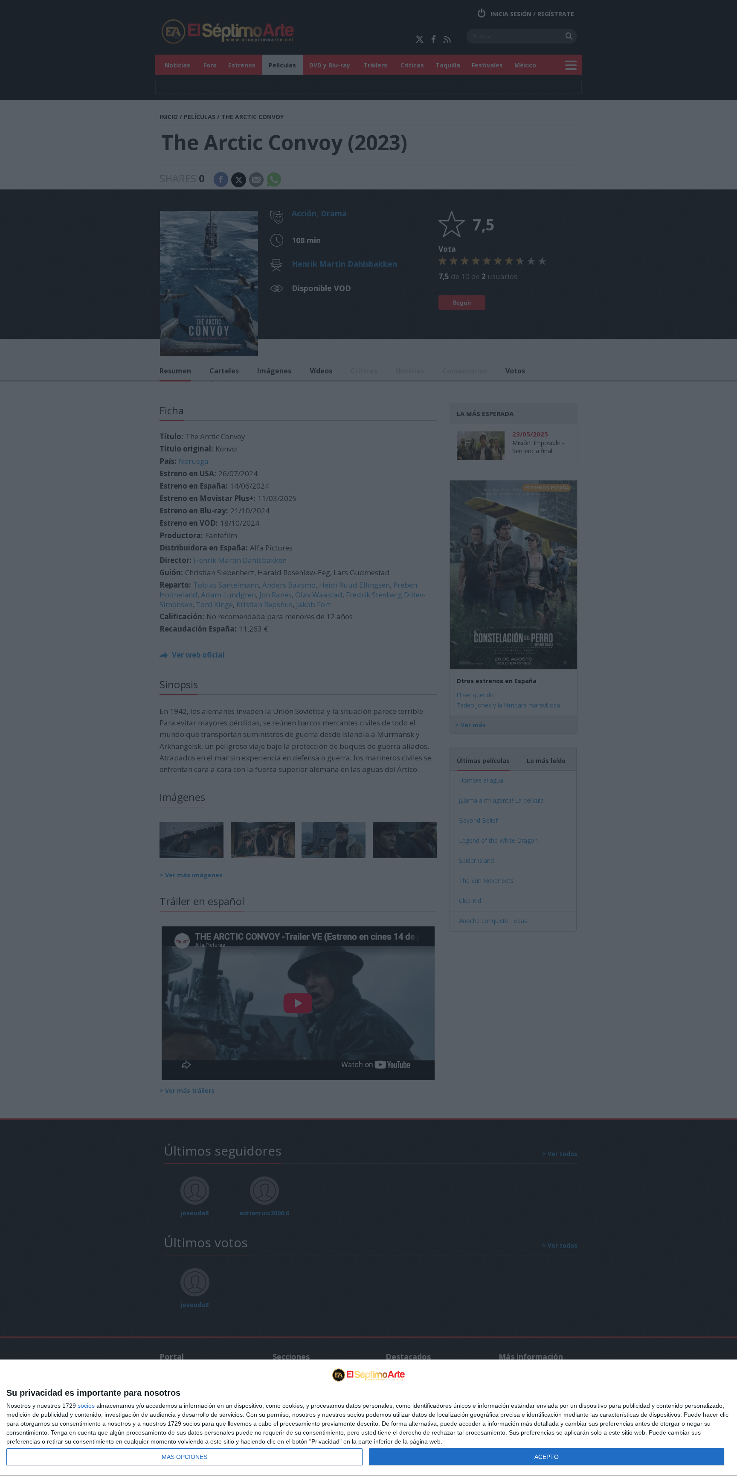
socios (86, 1406)
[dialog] (368, 1418)
